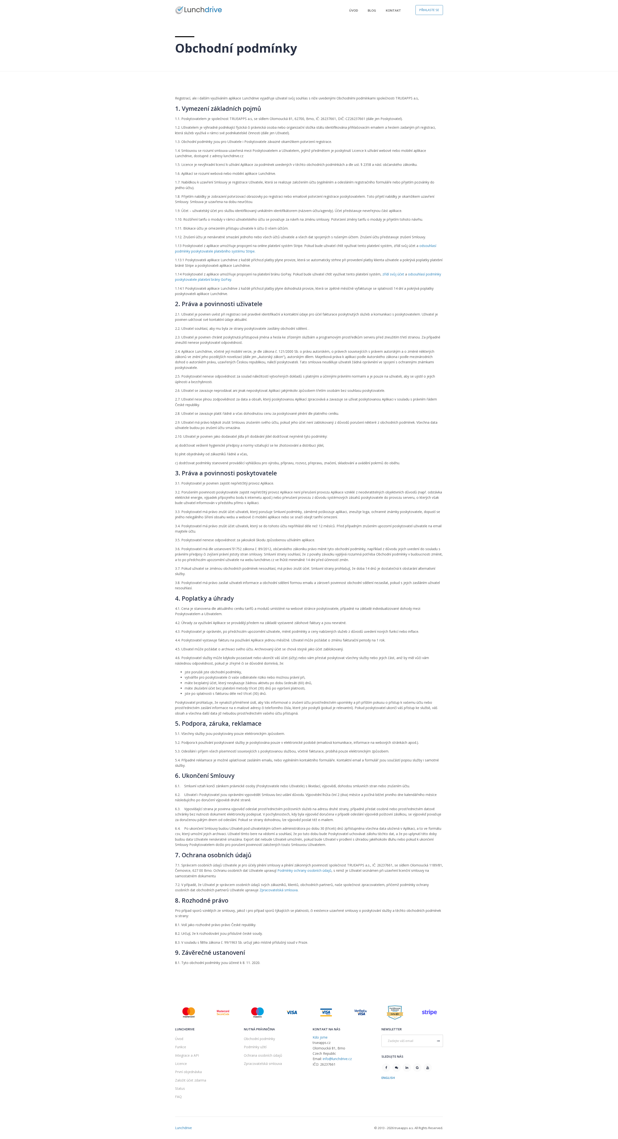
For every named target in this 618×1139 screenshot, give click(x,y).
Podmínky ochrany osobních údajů (304, 870)
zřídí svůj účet (393, 274)
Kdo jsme (320, 1037)
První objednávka (188, 1071)
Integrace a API (187, 1055)
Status (180, 1088)
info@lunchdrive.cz (337, 1058)
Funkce (180, 1047)
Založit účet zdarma (190, 1080)
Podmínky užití (255, 1047)
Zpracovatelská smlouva (279, 890)
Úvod (353, 10)
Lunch (183, 1127)
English (388, 1078)
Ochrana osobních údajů (263, 1055)
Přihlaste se (429, 10)
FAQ (178, 1096)
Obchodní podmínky (259, 1038)
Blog (372, 10)
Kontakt (393, 10)
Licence (181, 1063)
